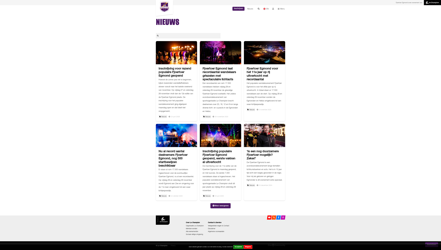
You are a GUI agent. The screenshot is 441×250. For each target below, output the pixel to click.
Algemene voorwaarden (216, 231)
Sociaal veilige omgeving (194, 234)
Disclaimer (211, 228)
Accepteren (238, 247)
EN (267, 9)
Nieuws (250, 9)
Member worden (191, 228)
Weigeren (248, 247)
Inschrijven (238, 9)
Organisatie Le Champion (195, 226)
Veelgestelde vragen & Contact (218, 226)
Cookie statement (227, 247)
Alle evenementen (192, 231)
